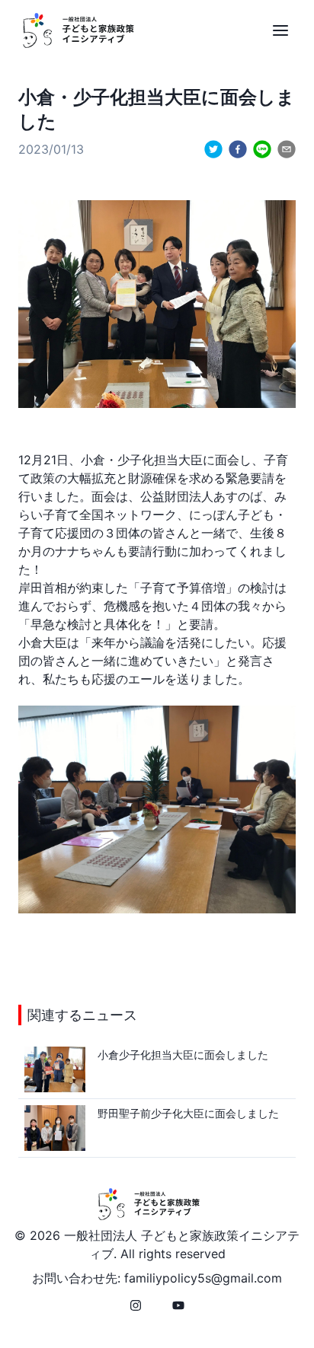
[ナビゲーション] (280, 30)
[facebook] (238, 149)
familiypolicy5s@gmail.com (203, 1278)
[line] (262, 149)
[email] (286, 149)
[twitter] (213, 149)
